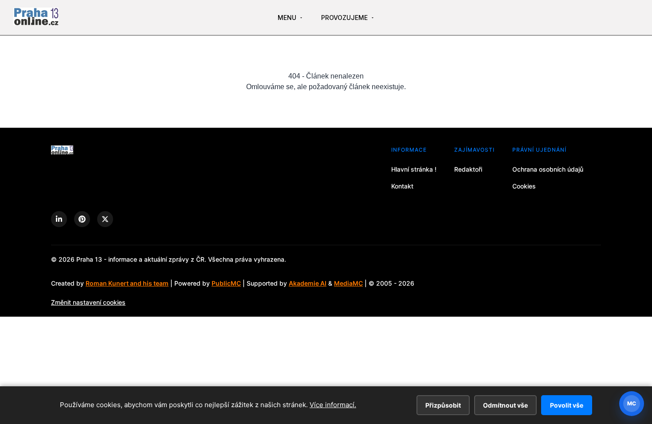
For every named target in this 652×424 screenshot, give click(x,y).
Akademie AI (307, 283)
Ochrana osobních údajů (547, 169)
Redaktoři (468, 169)
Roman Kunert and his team (127, 283)
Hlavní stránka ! (413, 169)
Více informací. (333, 404)
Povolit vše (566, 405)
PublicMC (226, 283)
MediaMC (348, 283)
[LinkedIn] (59, 219)
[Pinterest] (82, 219)
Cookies (524, 186)
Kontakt (402, 186)
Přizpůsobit (443, 405)
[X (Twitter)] (105, 219)
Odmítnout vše (505, 405)
